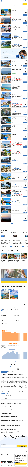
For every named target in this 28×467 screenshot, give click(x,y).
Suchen (25, 3)
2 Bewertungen (17, 111)
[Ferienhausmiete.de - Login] (25, 1)
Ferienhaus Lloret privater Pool (16, 150)
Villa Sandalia (14, 134)
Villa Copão (13, 61)
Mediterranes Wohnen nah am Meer (17, 18)
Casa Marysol (14, 118)
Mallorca (2, 454)
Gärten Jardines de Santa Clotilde (11, 384)
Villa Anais (13, 85)
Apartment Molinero (15, 26)
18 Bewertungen (17, 44)
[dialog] (21, 460)
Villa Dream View (14, 216)
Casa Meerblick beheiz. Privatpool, (16, 69)
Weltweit (2, 455)
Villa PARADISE (14, 10)
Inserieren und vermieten (24, 451)
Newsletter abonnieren (22, 446)
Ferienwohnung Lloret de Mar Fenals (17, 77)
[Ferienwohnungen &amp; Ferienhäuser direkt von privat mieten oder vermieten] (1, 1)
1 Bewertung (16, 103)
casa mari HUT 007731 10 (15, 110)
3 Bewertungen (17, 168)
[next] (18, 223)
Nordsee (2, 451)
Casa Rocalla (13, 126)
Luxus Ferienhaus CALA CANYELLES (17, 142)
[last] (20, 223)
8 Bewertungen (17, 119)
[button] (27, 1)
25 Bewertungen (17, 36)
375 (12, 183)
